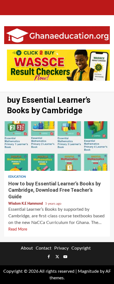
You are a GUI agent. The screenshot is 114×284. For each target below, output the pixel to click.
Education (17, 176)
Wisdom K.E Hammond (26, 203)
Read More (17, 229)
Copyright (81, 248)
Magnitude (88, 271)
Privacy (61, 248)
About (27, 248)
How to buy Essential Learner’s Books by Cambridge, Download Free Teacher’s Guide (57, 146)
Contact (43, 248)
